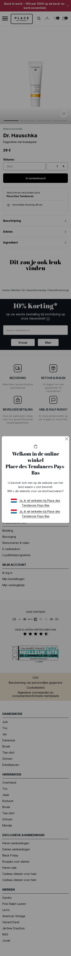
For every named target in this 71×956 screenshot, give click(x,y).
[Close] (67, 439)
